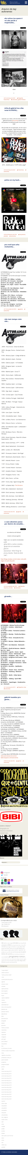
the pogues (15, 960)
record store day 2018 (6, 1083)
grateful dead (3, 948)
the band (8, 960)
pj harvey (20, 954)
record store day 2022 (6, 1092)
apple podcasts (4, 988)
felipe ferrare (4, 1014)
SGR (2, 1122)
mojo (2, 1053)
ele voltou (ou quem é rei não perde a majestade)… (13, 20)
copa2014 (3, 1002)
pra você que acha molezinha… (11, 245)
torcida (11, 588)
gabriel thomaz (22, 99)
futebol (3, 1023)
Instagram (6, 873)
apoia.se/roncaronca (15, 3)
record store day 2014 (6, 1073)
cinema (3, 1000)
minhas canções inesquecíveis (8, 1050)
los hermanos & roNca (6, 1048)
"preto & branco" (5, 972)
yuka (16, 962)
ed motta (13, 946)
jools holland (4, 1041)
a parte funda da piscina (7, 979)
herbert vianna (9, 948)
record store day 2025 (6, 1099)
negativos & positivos (6, 1055)
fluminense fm (4, 1018)
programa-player (5, 1064)
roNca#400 (4, 1105)
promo (3, 1066)
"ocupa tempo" (4, 970)
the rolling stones (21, 960)
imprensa (6, 588)
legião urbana (11, 950)
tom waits (7, 962)
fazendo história (5, 1011)
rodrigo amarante (19, 959)
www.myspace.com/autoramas (9, 757)
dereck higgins (8, 946)
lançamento (22, 234)
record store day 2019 (6, 1085)
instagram (3, 1037)
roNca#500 (4, 1108)
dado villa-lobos (21, 945)
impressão (3, 1034)
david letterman (4, 1004)
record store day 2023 (6, 1094)
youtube (6, 236)
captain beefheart (5, 998)
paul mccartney (15, 954)
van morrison (12, 962)
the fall (11, 960)
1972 (2, 977)
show (24, 687)
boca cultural (4, 993)
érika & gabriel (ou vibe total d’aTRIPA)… (14, 109)
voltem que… (4, 1145)
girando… (8, 596)
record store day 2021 (6, 1089)
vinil (2, 1142)
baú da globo (4, 991)
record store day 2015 (6, 1076)
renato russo (9, 959)
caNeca (9, 945)
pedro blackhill (4, 1060)
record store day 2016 (6, 1078)
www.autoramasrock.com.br (9, 756)
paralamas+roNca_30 (6, 1057)
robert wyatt (14, 959)
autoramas (14, 99)
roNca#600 (4, 1110)
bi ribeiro (8, 943)
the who (3, 962)
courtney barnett (15, 945)
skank (5, 960)
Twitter (5, 875)
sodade (3, 1126)
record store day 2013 (6, 1071)
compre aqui (4, 833)
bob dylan (15, 943)
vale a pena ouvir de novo (7, 1135)
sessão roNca (4, 1119)
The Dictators (19, 485)
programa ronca (16, 956)
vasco (2, 1138)
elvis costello (17, 946)
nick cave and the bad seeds (14, 952)
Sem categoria (4, 1117)
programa (6, 957)
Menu (26, 2)
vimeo (2, 1140)
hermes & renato (5, 1027)
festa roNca (22, 946)
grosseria (3, 1025)
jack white (15, 948)
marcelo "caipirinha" (18, 950)
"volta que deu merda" (6, 975)
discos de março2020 (6, 1007)
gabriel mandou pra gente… (12, 698)
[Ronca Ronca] (3, 3)
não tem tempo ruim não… (13, 320)
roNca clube (4, 1103)
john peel (3, 1039)
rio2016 (3, 1101)
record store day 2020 (6, 1087)
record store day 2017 (6, 1080)
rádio (2, 1069)
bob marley (21, 943)
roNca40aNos (4, 1115)
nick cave (6, 952)
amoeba (3, 986)
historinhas (6, 99)
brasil (2, 995)
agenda (21, 309)
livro (2, 1046)
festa (2, 1016)
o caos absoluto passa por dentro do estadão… (14, 523)
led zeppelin (6, 950)
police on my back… (12, 180)
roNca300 (3, 1112)
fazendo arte (4, 1009)
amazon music (4, 984)
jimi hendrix (19, 948)
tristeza (3, 1133)
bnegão (11, 943)
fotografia (20, 98)
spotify (2, 1128)
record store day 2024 (6, 1096)
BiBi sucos (3, 943)
